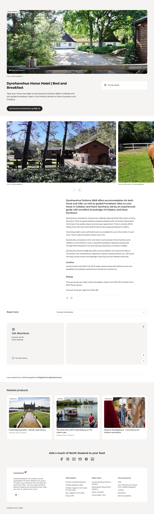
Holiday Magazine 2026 (74, 485)
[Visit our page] (61, 459)
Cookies (121, 490)
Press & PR (70, 496)
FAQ (119, 482)
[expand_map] (143, 326)
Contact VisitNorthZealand (76, 482)
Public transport (98, 492)
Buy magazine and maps (75, 493)
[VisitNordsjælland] (20, 472)
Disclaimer (122, 493)
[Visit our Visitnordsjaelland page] (74, 459)
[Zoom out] (143, 360)
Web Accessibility (124, 496)
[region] (106, 343)
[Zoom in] (143, 355)
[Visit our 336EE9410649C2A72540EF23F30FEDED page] (80, 459)
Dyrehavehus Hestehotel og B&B (23, 109)
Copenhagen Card (99, 495)
